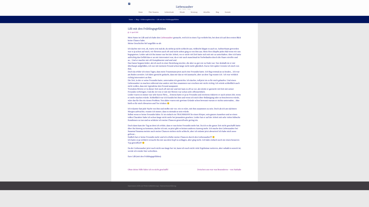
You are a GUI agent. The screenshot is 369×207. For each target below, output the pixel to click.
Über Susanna (154, 12)
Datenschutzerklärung (168, 186)
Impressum (132, 186)
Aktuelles (206, 12)
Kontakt (228, 12)
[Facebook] (129, 4)
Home (140, 12)
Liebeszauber (184, 6)
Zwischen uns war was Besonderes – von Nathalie (219, 169)
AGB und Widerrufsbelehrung (147, 186)
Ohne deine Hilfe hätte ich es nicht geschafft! (148, 169)
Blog (217, 12)
